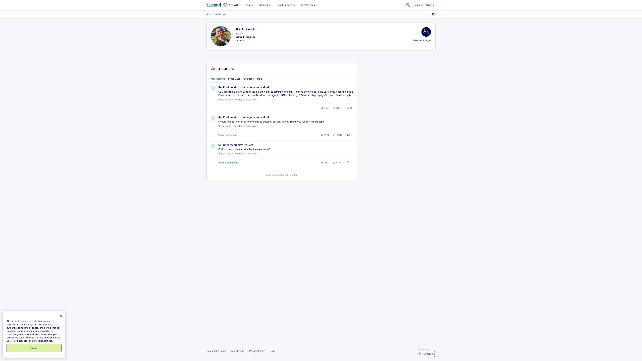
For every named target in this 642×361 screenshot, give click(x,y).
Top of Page (237, 350)
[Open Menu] (433, 14)
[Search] (408, 5)
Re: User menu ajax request (235, 145)
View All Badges (422, 40)
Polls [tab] (259, 78)
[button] (349, 107)
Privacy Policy (257, 350)
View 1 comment (227, 135)
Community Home (216, 350)
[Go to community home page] (222, 5)
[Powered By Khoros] (427, 353)
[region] (34, 334)
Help (272, 350)
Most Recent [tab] (218, 78)
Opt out (34, 348)
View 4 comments (228, 162)
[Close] (61, 316)
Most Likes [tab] (234, 78)
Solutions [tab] (249, 78)
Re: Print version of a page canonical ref (243, 87)
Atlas (208, 14)
